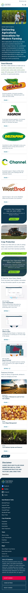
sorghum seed (5, 70)
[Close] (25, 559)
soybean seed (11, 67)
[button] (3, 481)
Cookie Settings (8, 582)
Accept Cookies (8, 578)
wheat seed (10, 72)
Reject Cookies (8, 587)
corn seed (4, 67)
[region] (14, 575)
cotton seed (13, 70)
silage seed (19, 67)
